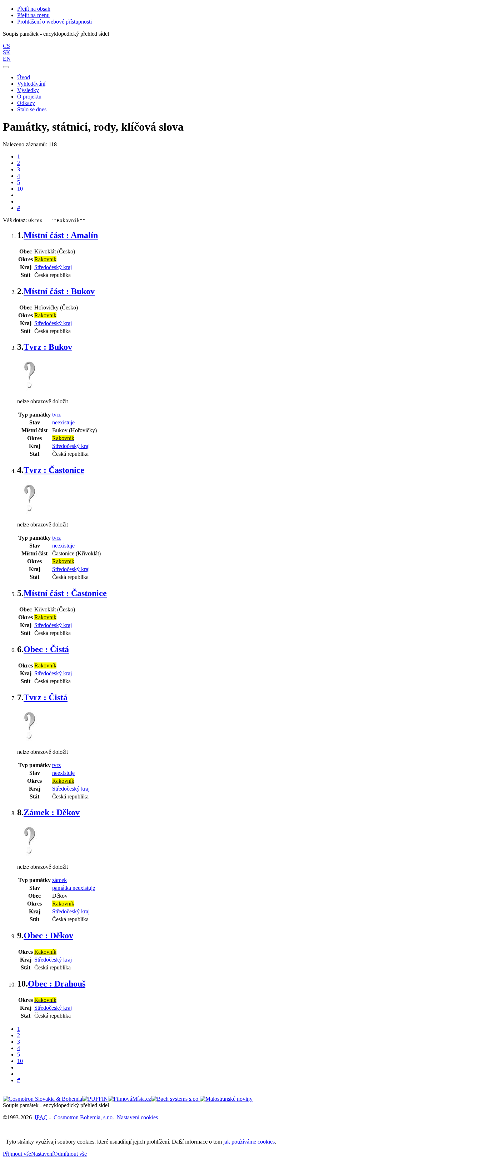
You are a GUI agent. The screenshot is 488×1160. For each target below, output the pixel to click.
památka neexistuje (73, 888)
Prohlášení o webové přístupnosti (54, 22)
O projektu (29, 97)
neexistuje (63, 422)
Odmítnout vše (70, 1154)
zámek (59, 880)
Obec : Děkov (48, 935)
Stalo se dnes (31, 109)
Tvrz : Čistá (46, 697)
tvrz (56, 415)
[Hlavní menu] (6, 67)
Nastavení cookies (137, 1117)
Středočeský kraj (53, 267)
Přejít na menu (33, 15)
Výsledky (28, 90)
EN (7, 59)
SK (6, 52)
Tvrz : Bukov (48, 347)
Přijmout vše (17, 1154)
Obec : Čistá (46, 649)
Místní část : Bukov (59, 291)
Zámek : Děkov (52, 812)
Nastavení (42, 1154)
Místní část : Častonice (65, 593)
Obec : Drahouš (56, 983)
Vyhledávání (31, 84)
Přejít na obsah (33, 9)
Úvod (23, 77)
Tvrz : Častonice (54, 470)
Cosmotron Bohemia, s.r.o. (84, 1117)
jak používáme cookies (249, 1142)
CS (6, 46)
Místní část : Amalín (61, 235)
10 (20, 189)
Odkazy (26, 103)
